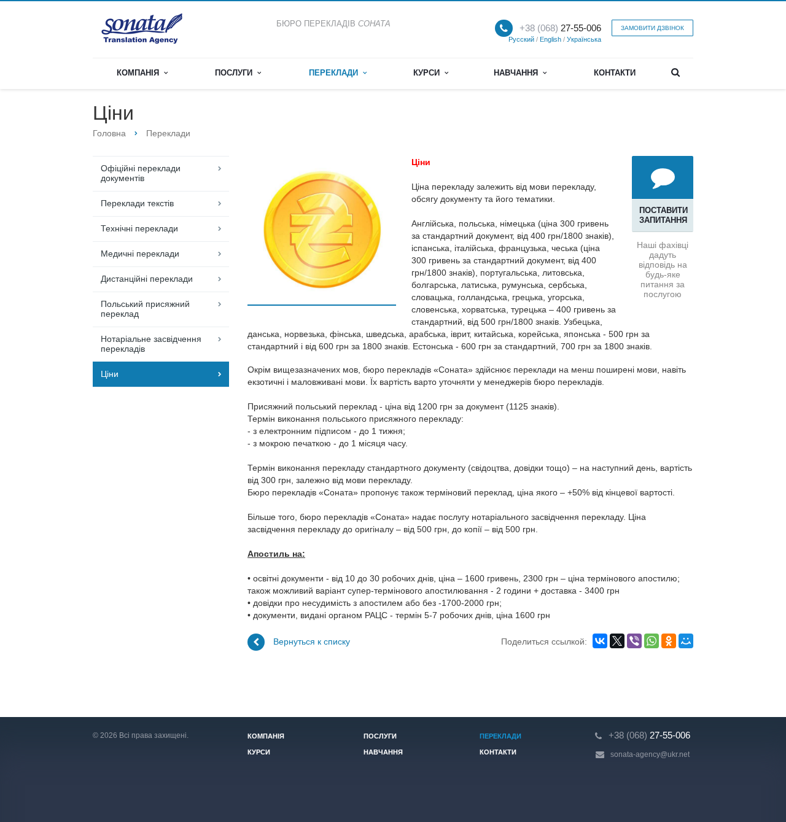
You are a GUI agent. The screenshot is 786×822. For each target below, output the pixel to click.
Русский (521, 39)
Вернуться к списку (311, 641)
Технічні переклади (139, 228)
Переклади (336, 72)
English (550, 39)
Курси (429, 72)
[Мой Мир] (686, 641)
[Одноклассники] (668, 641)
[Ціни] (321, 231)
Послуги (236, 72)
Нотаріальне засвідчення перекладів (151, 344)
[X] (617, 641)
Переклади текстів (137, 203)
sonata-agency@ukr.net (650, 754)
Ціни (110, 374)
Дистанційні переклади (147, 279)
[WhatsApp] (651, 641)
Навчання (518, 72)
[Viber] (634, 641)
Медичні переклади (140, 253)
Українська (584, 39)
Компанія (140, 72)
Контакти (615, 72)
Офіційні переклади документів (141, 173)
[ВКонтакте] (600, 641)
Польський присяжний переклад (145, 309)
